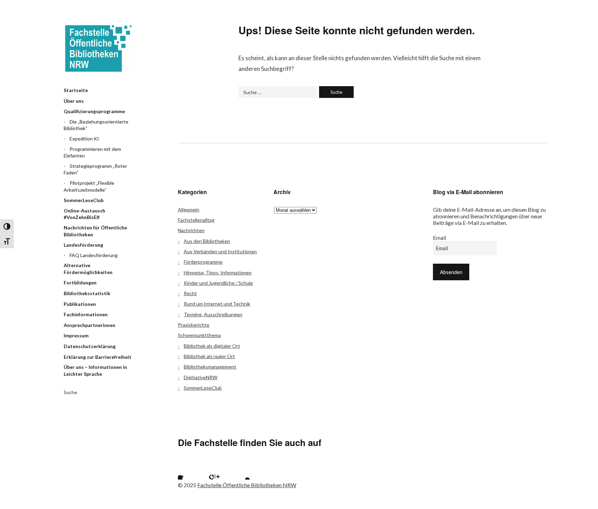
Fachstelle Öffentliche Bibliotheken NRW (98, 48)
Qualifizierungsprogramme (94, 111)
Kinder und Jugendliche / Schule (218, 283)
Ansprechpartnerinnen (89, 325)
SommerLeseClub (83, 200)
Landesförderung (83, 245)
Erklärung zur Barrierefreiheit (98, 357)
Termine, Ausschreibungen (213, 314)
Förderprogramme (203, 262)
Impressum (76, 335)
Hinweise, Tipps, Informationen (218, 272)
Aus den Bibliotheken (207, 241)
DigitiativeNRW (200, 377)
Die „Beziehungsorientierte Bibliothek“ (96, 125)
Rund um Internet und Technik (217, 304)
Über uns (74, 101)
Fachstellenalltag (196, 220)
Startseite (76, 90)
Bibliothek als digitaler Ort (212, 346)
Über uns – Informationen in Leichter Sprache (95, 370)
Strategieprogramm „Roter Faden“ (95, 169)
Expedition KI (84, 139)
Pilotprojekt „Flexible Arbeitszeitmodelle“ (89, 186)
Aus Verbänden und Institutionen (220, 251)
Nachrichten (191, 230)
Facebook (186, 471)
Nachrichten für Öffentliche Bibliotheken (95, 231)
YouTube (241, 471)
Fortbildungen (80, 282)
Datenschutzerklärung (90, 346)
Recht (190, 293)
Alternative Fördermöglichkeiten (88, 268)
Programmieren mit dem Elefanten (92, 152)
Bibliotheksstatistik (87, 293)
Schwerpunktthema (199, 335)
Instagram (223, 471)
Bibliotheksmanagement (210, 367)
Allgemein (188, 209)
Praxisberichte (193, 325)
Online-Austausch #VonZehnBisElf (84, 214)
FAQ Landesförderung (94, 255)
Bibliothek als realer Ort (209, 356)
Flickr (205, 471)
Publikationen (80, 304)
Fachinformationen (86, 314)
